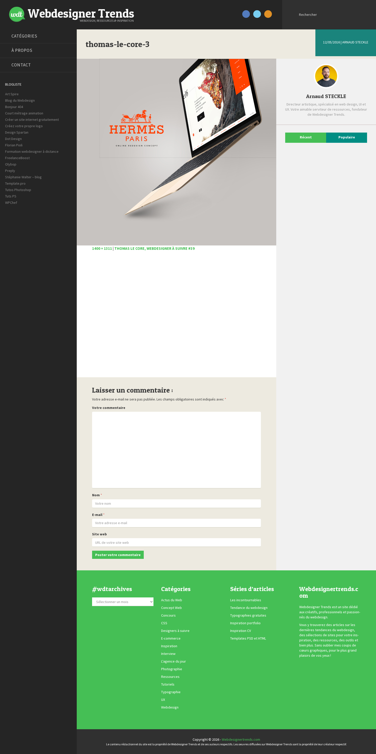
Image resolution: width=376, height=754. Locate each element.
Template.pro (15, 183)
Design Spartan (16, 132)
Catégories (24, 36)
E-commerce (171, 638)
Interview (168, 654)
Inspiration (169, 646)
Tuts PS (10, 196)
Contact (21, 65)
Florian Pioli (14, 145)
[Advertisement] (176, 317)
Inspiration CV (240, 631)
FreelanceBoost (17, 158)
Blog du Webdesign (20, 100)
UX (163, 700)
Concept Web (171, 608)
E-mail (97, 514)
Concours (168, 615)
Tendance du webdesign (249, 608)
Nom (96, 495)
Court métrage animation (24, 113)
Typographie (171, 692)
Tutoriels (167, 684)
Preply (10, 170)
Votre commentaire (108, 407)
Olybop (10, 164)
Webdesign (170, 707)
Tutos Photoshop (18, 189)
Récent (306, 137)
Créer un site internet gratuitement (32, 119)
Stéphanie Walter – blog (23, 177)
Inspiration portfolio (245, 623)
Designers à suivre (175, 631)
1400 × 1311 (102, 248)
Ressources (170, 677)
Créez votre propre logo (24, 126)
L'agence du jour (173, 661)
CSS (164, 623)
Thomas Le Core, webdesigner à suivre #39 (154, 248)
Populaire (346, 137)
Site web (99, 534)
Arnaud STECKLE (355, 42)
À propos (22, 50)
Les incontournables (245, 600)
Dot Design (13, 138)
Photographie (171, 669)
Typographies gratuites (248, 615)
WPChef (11, 202)
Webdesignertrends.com (241, 739)
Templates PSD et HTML (248, 638)
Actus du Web (171, 600)
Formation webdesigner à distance (32, 151)
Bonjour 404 (14, 106)
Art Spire (12, 94)
